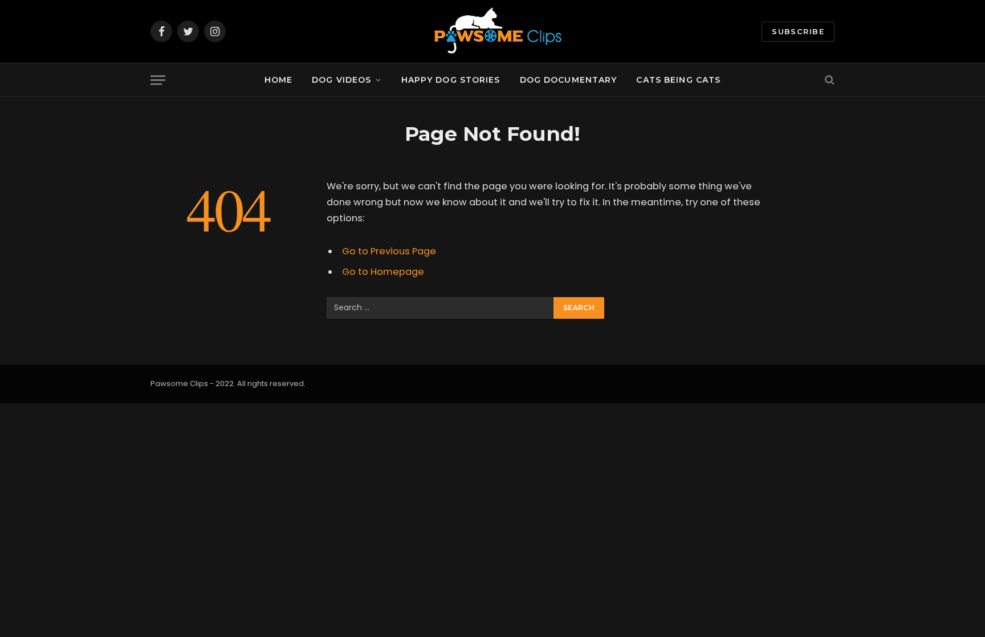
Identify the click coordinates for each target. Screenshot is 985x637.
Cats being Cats (678, 80)
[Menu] (157, 80)
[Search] (829, 80)
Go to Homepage (383, 271)
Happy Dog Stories (450, 80)
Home (278, 80)
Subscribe (798, 31)
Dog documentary (568, 80)
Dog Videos (341, 80)
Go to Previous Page (389, 251)
